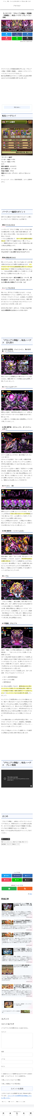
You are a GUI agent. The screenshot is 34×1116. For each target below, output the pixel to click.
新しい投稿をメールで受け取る (11, 1083)
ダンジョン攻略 (6, 839)
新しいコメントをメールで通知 (11, 1080)
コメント (3, 1031)
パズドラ (25, 842)
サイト (3, 1066)
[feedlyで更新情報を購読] (9, 888)
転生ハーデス (16, 844)
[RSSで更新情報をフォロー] (24, 888)
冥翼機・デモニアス (7, 844)
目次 (15, 107)
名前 (2, 1051)
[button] (30, 520)
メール (3, 1059)
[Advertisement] (17, 54)
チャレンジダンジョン (7, 842)
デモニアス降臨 (17, 842)
